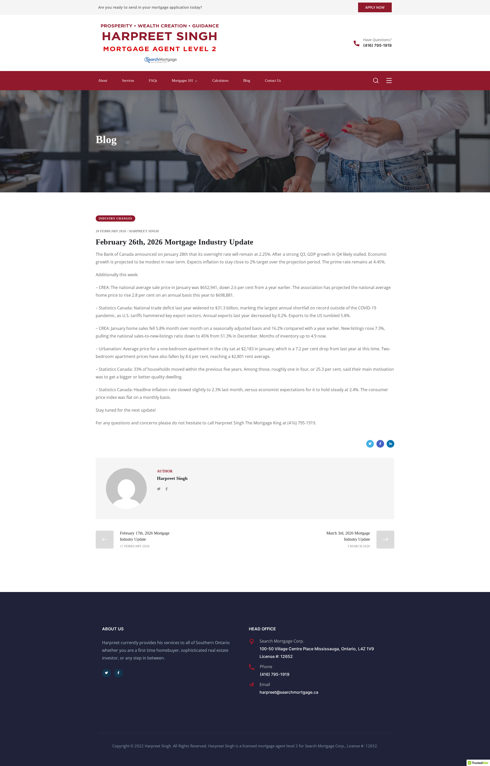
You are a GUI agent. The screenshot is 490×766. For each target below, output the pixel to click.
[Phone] (251, 667)
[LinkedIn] (390, 444)
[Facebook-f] (118, 673)
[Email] (251, 684)
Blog (246, 81)
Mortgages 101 (182, 81)
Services (128, 81)
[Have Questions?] (356, 43)
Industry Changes (115, 218)
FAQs (153, 81)
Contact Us (273, 81)
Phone (266, 666)
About (102, 81)
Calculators (220, 81)
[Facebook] (380, 444)
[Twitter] (370, 444)
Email (265, 684)
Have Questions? (377, 39)
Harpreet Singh (144, 231)
